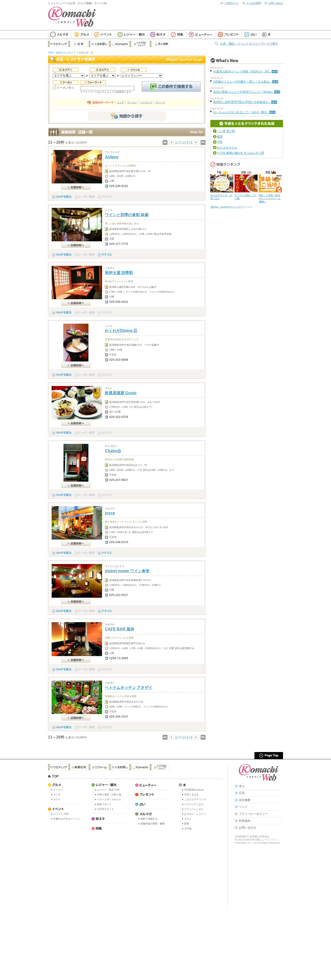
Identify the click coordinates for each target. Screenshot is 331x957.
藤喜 (220, 136)
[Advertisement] (135, 871)
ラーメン (132, 102)
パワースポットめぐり (109, 799)
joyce (110, 513)
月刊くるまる (191, 794)
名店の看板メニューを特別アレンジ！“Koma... (243, 92)
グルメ (187, 818)
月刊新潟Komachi (194, 789)
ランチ (120, 102)
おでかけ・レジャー (195, 814)
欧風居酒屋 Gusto (120, 393)
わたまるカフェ (227, 147)
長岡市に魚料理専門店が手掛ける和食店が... (242, 102)
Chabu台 (113, 451)
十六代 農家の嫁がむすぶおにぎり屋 (240, 153)
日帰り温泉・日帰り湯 (109, 794)
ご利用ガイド (231, 3)
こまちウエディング (195, 799)
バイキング (146, 102)
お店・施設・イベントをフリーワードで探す (249, 43)
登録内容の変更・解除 (153, 823)
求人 (242, 786)
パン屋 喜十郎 (226, 131)
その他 (187, 828)
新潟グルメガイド (66, 52)
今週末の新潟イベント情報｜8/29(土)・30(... (242, 71)
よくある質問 (253, 3)
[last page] (202, 142)
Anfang (111, 157)
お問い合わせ (275, 3)
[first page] (164, 142)
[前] (171, 142)
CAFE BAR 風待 (119, 629)
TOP (50, 52)
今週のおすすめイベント (66, 818)
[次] (196, 142)
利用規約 (245, 821)
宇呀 (220, 142)
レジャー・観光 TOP (108, 789)
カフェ (57, 799)
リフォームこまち (194, 809)
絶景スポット (104, 804)
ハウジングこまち (194, 804)
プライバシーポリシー (253, 814)
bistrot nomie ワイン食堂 (127, 571)
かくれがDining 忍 (121, 331)
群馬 (186, 823)
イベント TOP (61, 814)
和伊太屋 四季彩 (119, 273)
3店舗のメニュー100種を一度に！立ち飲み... (242, 81)
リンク (243, 806)
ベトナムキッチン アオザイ (128, 687)
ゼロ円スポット (105, 809)
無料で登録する (149, 818)
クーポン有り (65, 87)
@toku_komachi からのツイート (231, 207)
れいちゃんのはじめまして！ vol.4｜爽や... (241, 112)
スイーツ (160, 102)
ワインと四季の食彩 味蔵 (127, 215)
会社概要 (245, 800)
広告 (242, 793)
